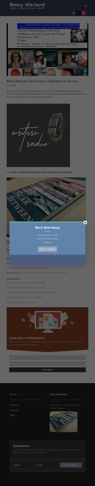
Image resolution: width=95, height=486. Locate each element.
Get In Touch (47, 249)
